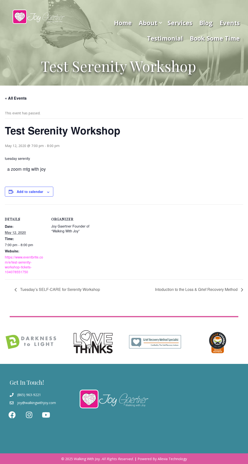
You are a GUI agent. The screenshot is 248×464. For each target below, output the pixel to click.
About (148, 23)
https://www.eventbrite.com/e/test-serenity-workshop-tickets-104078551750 (24, 264)
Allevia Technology (172, 459)
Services (180, 23)
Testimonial (165, 38)
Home (123, 23)
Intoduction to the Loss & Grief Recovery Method (197, 289)
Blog (206, 23)
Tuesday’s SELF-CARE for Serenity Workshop (59, 289)
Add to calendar (30, 191)
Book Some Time (215, 38)
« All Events (16, 98)
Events (230, 23)
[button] (160, 22)
